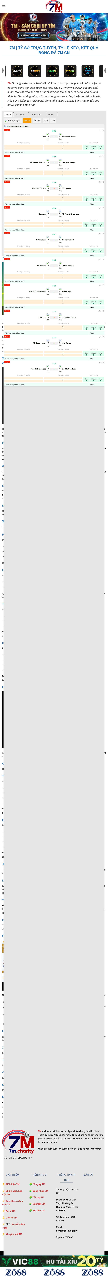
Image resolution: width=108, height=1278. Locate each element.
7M (9, 83)
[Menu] (3, 6)
